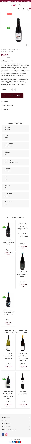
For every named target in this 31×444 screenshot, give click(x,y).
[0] (28, 9)
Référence (4, 58)
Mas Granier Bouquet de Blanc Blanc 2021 (8, 356)
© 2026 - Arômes (15, 439)
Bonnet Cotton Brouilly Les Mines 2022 (8, 242)
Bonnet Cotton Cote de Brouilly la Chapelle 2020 (8, 312)
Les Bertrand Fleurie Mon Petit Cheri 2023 (22, 274)
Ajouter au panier (13, 96)
